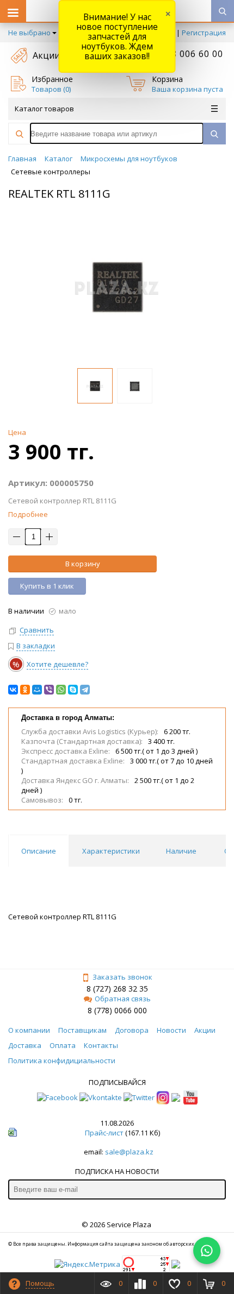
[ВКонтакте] (13, 690)
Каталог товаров (44, 108)
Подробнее (28, 514)
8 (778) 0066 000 (117, 1010)
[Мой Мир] (37, 690)
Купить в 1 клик (47, 586)
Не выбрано (29, 32)
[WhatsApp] (61, 690)
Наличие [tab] (181, 851)
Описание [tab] (38, 851)
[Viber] (49, 690)
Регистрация (204, 32)
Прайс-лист (104, 1133)
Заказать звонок (122, 977)
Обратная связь (123, 998)
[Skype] (73, 690)
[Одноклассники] (25, 690)
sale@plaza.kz (129, 1152)
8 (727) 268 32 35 (117, 988)
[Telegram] (85, 690)
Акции (46, 55)
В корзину (82, 564)
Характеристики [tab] (111, 851)
